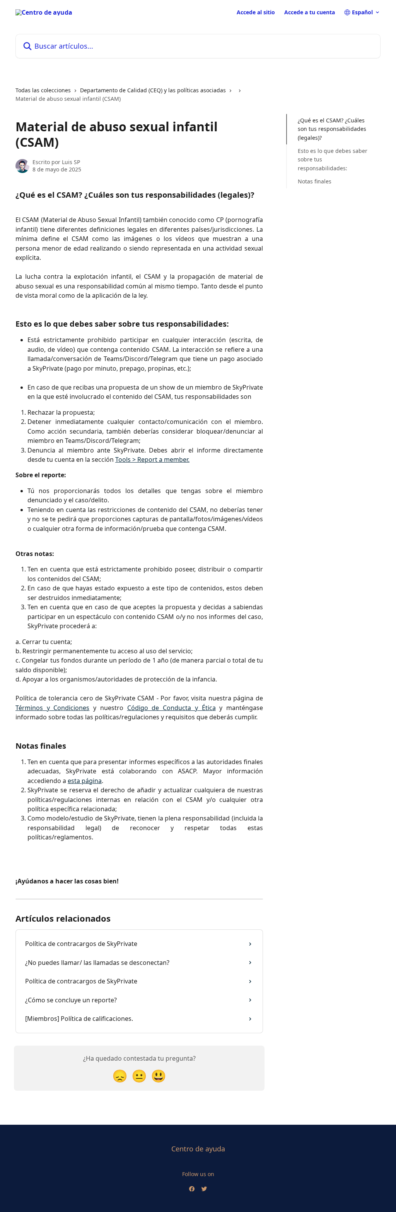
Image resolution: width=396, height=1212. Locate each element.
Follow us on (198, 1174)
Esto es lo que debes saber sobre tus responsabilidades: (332, 159)
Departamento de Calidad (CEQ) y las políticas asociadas (153, 90)
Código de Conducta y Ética (171, 707)
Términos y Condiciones (52, 707)
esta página (85, 780)
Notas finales (314, 181)
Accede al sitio (256, 12)
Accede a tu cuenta (309, 12)
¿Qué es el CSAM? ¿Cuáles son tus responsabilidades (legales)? (332, 129)
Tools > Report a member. (152, 459)
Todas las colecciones (43, 90)
